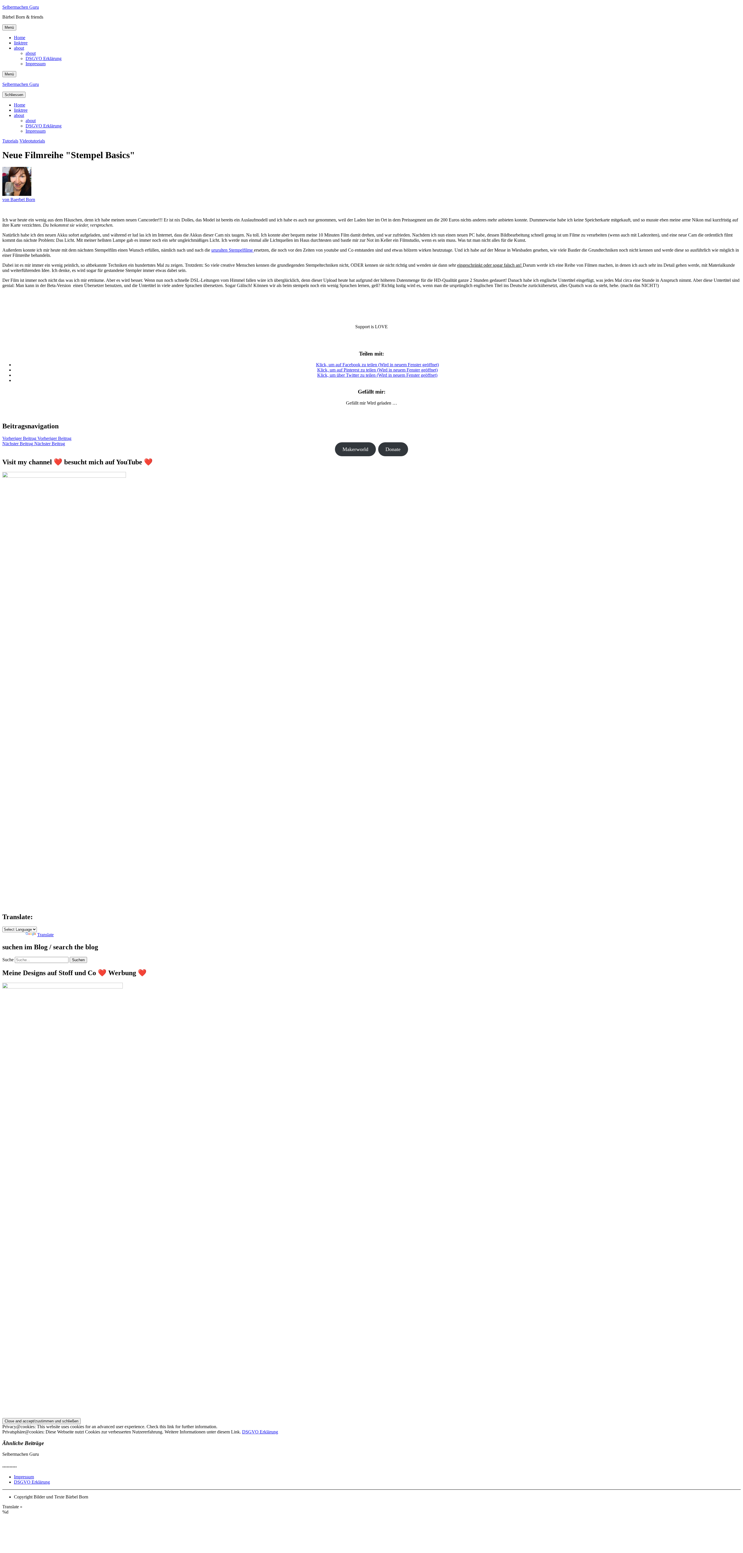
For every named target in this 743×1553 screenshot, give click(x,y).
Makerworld (355, 449)
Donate (393, 449)
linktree (21, 42)
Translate (45, 934)
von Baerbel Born (18, 199)
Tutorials (10, 140)
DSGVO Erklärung (44, 58)
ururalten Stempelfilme (232, 250)
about (19, 48)
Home (19, 37)
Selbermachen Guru (20, 7)
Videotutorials (32, 140)
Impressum (36, 63)
